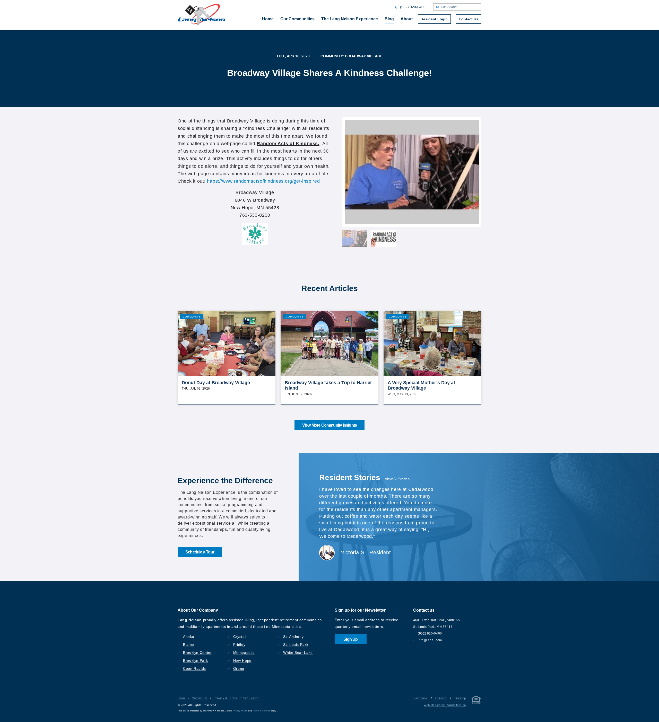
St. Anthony (293, 637)
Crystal (239, 637)
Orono (238, 668)
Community (192, 316)
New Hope (242, 660)
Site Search (251, 698)
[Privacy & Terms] (476, 700)
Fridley (239, 644)
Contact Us (199, 698)
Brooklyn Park (195, 660)
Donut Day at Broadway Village (216, 382)
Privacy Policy (240, 711)
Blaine (188, 644)
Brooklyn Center (197, 652)
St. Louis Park (295, 644)
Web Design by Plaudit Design (445, 705)
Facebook (420, 698)
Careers (441, 698)
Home (182, 698)
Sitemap (460, 698)
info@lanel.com (430, 640)
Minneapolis (244, 652)
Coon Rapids (194, 668)
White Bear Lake (298, 652)
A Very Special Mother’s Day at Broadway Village (421, 385)
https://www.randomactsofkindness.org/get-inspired (263, 181)
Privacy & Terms (225, 698)
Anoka (188, 637)
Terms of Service (261, 711)
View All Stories (397, 479)
